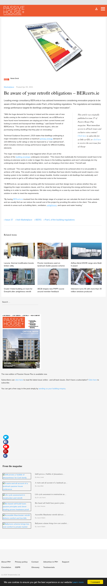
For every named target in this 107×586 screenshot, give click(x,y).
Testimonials (49, 567)
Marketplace (9, 87)
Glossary (35, 567)
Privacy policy (21, 562)
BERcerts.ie (18, 199)
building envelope (23, 157)
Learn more (78, 582)
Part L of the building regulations (60, 220)
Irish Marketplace (24, 220)
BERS (38, 220)
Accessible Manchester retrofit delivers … (50, 514)
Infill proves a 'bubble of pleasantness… (49, 474)
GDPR (17, 567)
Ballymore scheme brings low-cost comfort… (52, 523)
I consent (95, 582)
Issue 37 (9, 220)
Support (65, 562)
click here (97, 139)
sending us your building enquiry (52, 389)
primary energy (46, 139)
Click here (82, 135)
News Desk (14, 78)
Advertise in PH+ (50, 562)
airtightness (52, 205)
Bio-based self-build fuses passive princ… (50, 503)
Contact (34, 562)
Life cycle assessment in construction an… (50, 494)
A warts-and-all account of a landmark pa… (51, 482)
